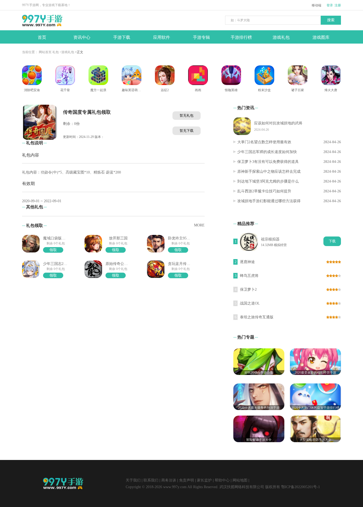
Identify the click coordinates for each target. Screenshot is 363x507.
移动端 (316, 5)
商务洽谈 (168, 480)
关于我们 (133, 480)
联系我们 (150, 480)
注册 (338, 5)
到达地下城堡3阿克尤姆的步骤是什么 (268, 181)
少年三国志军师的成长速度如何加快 (267, 152)
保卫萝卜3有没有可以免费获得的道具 (268, 162)
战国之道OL (250, 303)
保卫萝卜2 (248, 289)
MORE (199, 225)
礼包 (55, 52)
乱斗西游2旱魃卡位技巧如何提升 (264, 191)
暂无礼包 (186, 115)
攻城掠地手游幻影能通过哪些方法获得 (269, 201)
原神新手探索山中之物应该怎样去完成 (269, 172)
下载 (332, 241)
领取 (53, 250)
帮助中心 (222, 480)
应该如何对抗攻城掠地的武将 (278, 123)
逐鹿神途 (247, 262)
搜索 (331, 20)
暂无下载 (186, 131)
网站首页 (45, 52)
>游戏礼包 (67, 52)
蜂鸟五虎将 (249, 276)
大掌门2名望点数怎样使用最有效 (264, 142)
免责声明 (186, 480)
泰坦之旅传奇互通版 (256, 317)
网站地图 (240, 480)
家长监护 (204, 480)
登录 (330, 5)
